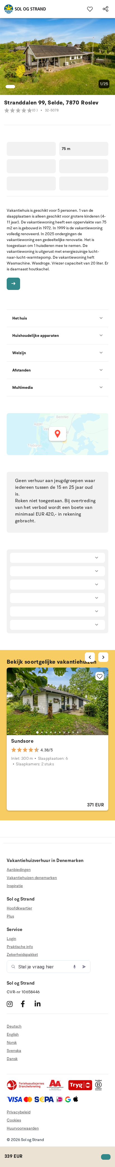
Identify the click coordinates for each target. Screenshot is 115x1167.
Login (11, 938)
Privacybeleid (18, 1112)
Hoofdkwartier (19, 908)
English (13, 1034)
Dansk (12, 1058)
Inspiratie (15, 886)
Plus (10, 916)
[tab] (37, 732)
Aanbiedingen (19, 869)
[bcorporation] (99, 1089)
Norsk (12, 1042)
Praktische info (20, 946)
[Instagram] (13, 1004)
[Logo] (23, 9)
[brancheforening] (26, 1089)
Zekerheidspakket (22, 954)
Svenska (14, 1050)
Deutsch (14, 1026)
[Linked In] (41, 1004)
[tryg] (81, 1089)
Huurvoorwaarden (23, 1128)
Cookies (14, 1120)
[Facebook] (27, 1004)
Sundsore (22, 741)
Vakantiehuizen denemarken (32, 877)
